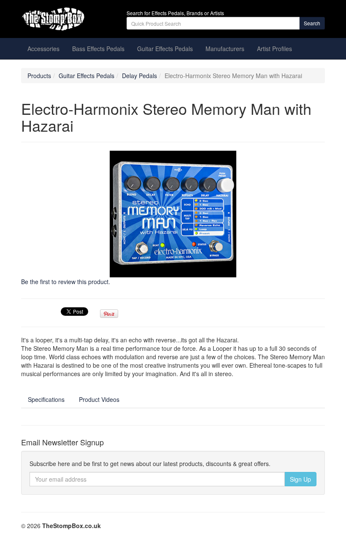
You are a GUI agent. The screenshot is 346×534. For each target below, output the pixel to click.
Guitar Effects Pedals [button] (165, 48)
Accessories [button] (43, 48)
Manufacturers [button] (224, 48)
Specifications (46, 399)
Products (39, 75)
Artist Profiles (274, 48)
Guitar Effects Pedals (86, 75)
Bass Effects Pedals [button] (98, 48)
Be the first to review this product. (65, 281)
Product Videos (99, 399)
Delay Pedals (139, 75)
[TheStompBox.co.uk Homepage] (67, 19)
